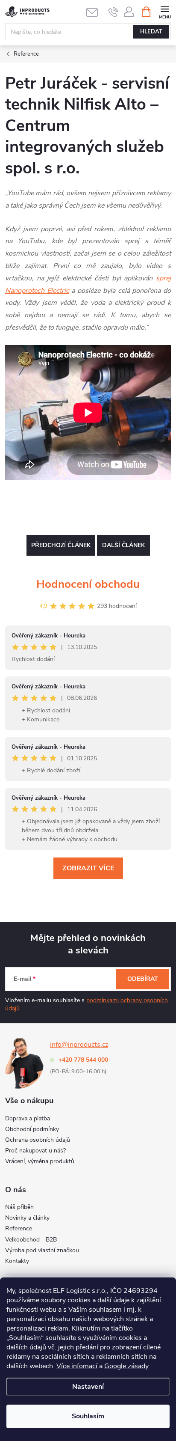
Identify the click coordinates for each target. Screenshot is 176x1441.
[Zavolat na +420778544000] (113, 12)
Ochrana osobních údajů (37, 1140)
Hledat (151, 32)
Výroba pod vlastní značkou (42, 1250)
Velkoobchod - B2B (31, 1240)
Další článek (123, 545)
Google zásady (126, 1366)
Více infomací (76, 1366)
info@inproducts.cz (79, 1044)
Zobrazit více (88, 868)
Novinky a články (27, 1218)
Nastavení (88, 1386)
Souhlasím (88, 1416)
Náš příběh (19, 1207)
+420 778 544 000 (83, 1060)
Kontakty (17, 1261)
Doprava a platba (27, 1118)
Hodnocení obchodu (88, 584)
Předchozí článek (61, 545)
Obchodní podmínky (32, 1129)
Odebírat (142, 979)
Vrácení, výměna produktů (39, 1161)
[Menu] (164, 11)
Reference (18, 1228)
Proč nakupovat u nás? (35, 1150)
